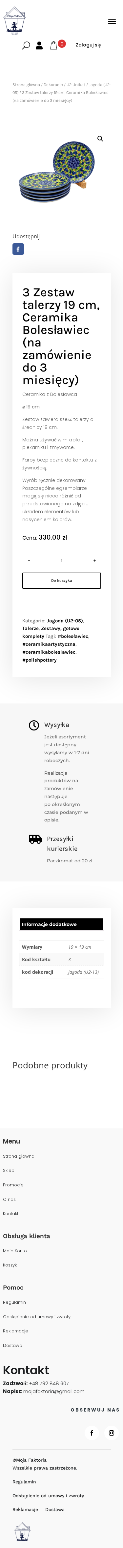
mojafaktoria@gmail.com (54, 1391)
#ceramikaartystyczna (48, 644)
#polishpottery (39, 660)
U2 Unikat (76, 84)
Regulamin (14, 1302)
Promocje (13, 1185)
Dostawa (12, 1346)
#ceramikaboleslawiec (48, 652)
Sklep (8, 1171)
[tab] (61, 924)
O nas (9, 1200)
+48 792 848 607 (49, 1383)
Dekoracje (53, 84)
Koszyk (10, 1265)
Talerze (30, 628)
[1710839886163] (61, 176)
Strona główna (26, 84)
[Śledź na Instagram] (111, 1433)
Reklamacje (15, 1331)
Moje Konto (15, 1251)
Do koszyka (61, 580)
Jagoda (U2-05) (65, 621)
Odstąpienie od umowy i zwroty (37, 1317)
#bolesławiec (73, 636)
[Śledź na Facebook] (92, 1433)
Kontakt (10, 1214)
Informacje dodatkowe (49, 924)
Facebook (18, 249)
